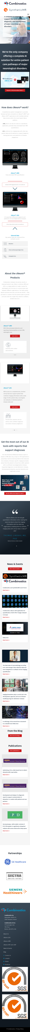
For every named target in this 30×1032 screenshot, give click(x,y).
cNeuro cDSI (6, 937)
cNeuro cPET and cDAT (9, 945)
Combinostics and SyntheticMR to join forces (15, 588)
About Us (6, 934)
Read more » (6, 590)
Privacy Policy (20, 1029)
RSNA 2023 (6, 637)
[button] (28, 14)
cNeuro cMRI (7, 941)
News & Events (7, 948)
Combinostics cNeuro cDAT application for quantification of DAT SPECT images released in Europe (15, 613)
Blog (4, 952)
